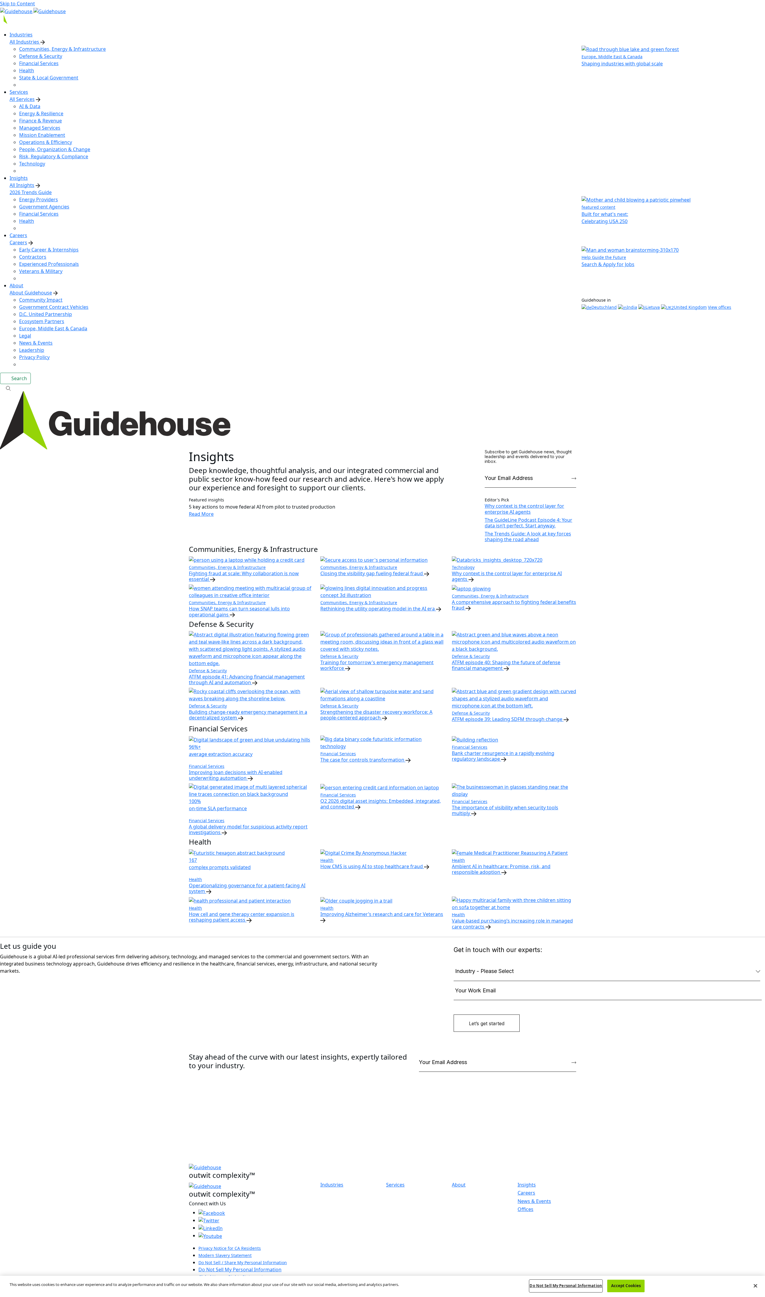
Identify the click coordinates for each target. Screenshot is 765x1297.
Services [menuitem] (19, 92)
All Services (22, 99)
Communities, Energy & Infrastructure (62, 49)
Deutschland (604, 307)
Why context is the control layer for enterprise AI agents (524, 509)
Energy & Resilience (41, 113)
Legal (25, 335)
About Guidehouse (31, 292)
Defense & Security (40, 56)
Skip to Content (17, 3)
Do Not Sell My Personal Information (239, 1269)
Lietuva (652, 307)
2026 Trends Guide (31, 192)
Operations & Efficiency (45, 142)
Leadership (31, 350)
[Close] (755, 1285)
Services (395, 1185)
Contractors (32, 257)
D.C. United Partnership (45, 314)
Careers (18, 242)
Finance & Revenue (40, 120)
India (632, 307)
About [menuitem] (16, 285)
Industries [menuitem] (21, 34)
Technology (32, 163)
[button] (382, 387)
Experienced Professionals (49, 264)
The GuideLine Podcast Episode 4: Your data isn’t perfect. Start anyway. (528, 523)
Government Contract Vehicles (53, 307)
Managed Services (39, 128)
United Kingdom (690, 307)
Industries (331, 1185)
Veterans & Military (40, 271)
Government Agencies (44, 206)
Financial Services (39, 63)
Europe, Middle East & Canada (53, 328)
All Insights (22, 185)
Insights (527, 1184)
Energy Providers (38, 199)
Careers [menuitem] (18, 235)
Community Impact (40, 300)
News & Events (36, 343)
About (459, 1185)
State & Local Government (48, 77)
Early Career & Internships (49, 249)
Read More (201, 514)
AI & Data (29, 106)
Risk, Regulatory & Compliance (53, 156)
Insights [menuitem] (19, 178)
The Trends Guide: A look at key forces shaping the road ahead (528, 536)
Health (26, 70)
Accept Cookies (626, 1285)
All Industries (25, 42)
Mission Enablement (42, 135)
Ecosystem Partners (41, 321)
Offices (525, 1209)
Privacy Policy (34, 357)
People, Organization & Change (54, 149)
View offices (719, 307)
